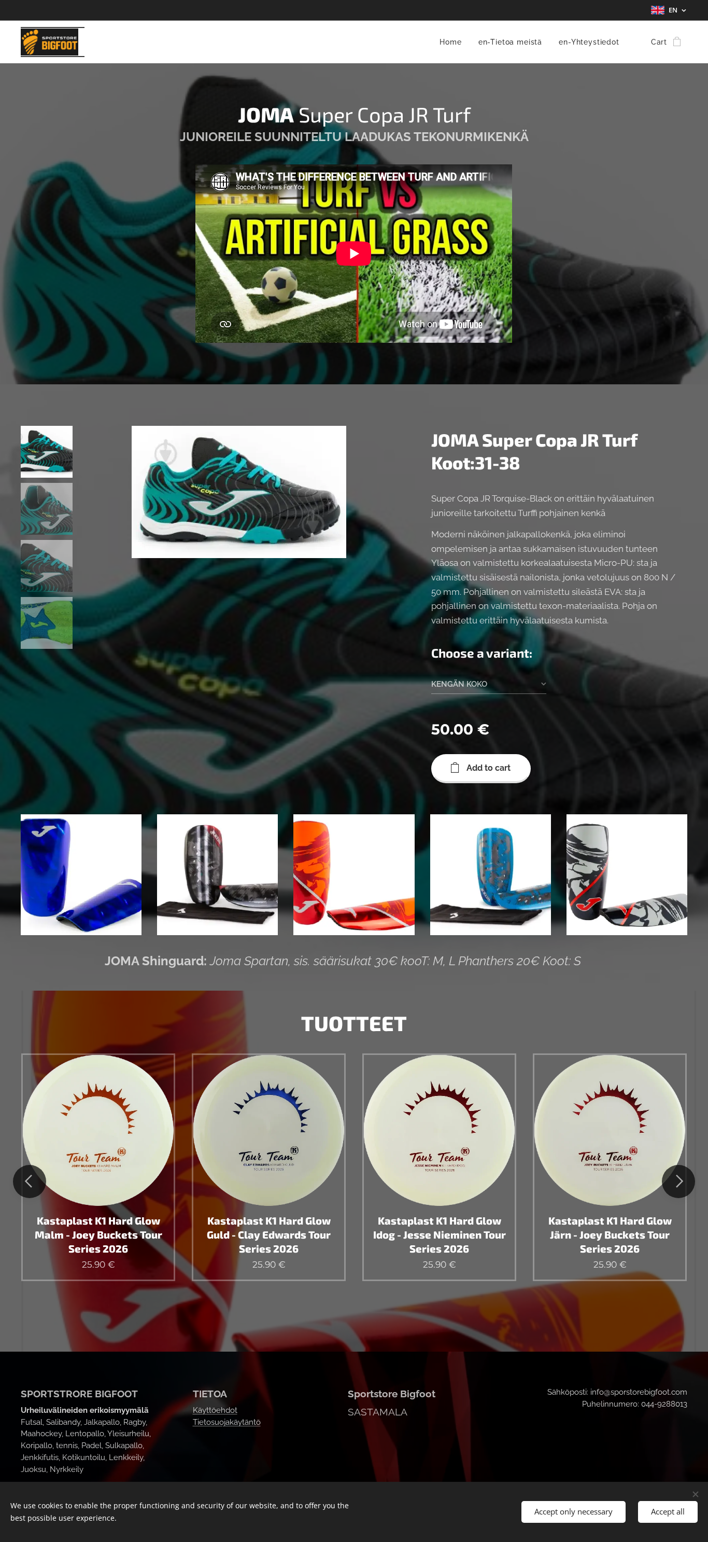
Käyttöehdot (215, 1410)
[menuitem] (453, 42)
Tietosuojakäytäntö (227, 1422)
